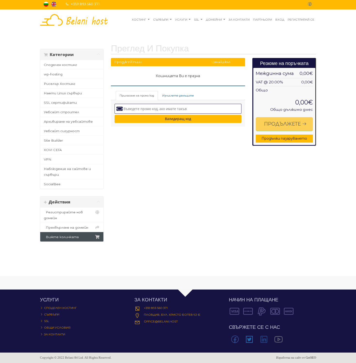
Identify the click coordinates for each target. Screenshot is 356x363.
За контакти (239, 19)
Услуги (181, 19)
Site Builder (53, 140)
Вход (279, 19)
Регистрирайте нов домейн (63, 215)
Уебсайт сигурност (62, 131)
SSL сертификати (60, 103)
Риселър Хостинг (59, 84)
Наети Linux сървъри (63, 93)
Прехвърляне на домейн (66, 227)
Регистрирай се (301, 19)
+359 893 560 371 (156, 308)
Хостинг (139, 19)
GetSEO (311, 357)
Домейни (214, 19)
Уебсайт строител (61, 112)
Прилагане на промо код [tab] (137, 95)
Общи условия (57, 327)
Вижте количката (61, 237)
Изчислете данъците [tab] (178, 95)
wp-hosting (53, 74)
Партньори (262, 19)
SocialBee (52, 184)
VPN (47, 159)
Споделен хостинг (60, 65)
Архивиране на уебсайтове (68, 121)
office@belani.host (161, 321)
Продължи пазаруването (284, 138)
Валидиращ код (178, 118)
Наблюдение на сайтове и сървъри (67, 172)
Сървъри (160, 19)
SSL (196, 19)
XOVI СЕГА (53, 150)
